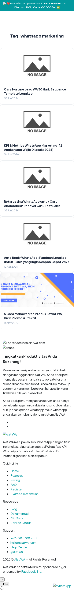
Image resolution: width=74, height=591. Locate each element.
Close (5, 584)
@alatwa (16, 552)
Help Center (19, 547)
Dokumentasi (19, 514)
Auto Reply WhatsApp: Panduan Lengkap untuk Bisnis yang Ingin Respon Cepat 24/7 (36, 260)
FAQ (13, 485)
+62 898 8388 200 (23, 538)
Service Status (20, 523)
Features (16, 475)
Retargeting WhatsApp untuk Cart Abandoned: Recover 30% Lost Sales (32, 203)
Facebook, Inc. (31, 571)
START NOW (19, 427)
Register (16, 489)
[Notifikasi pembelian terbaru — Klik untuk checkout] (37, 588)
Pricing (15, 480)
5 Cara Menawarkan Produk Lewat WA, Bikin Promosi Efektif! (33, 316)
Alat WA (19, 559)
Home (14, 471)
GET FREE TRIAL (28, 422)
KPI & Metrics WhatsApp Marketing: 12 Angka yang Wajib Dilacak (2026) (33, 147)
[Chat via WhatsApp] (62, 585)
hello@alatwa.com (23, 543)
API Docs (16, 518)
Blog (13, 509)
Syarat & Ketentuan (24, 494)
